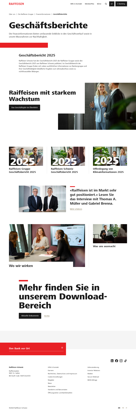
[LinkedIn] (112, 360)
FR (123, 408)
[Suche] (106, 3)
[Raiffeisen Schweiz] (16, 4)
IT (126, 408)
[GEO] (62, 348)
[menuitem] (76, 3)
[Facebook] (116, 360)
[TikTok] (125, 360)
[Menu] (111, 3)
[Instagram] (121, 360)
